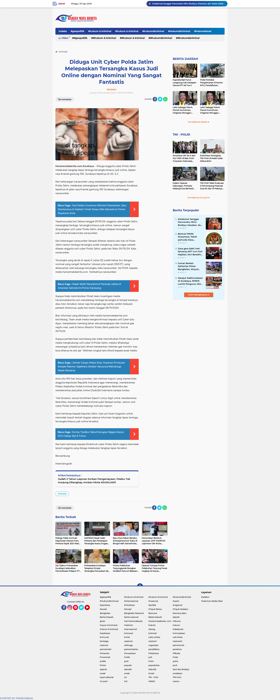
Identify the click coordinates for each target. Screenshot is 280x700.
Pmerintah (105, 657)
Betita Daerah (155, 617)
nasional (104, 645)
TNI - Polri (153, 677)
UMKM (151, 681)
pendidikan (153, 649)
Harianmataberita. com (159, 621)
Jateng (151, 629)
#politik (152, 605)
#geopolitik (77, 31)
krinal (127, 637)
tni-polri (104, 681)
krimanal (128, 633)
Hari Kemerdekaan (133, 621)
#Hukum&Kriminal (179, 31)
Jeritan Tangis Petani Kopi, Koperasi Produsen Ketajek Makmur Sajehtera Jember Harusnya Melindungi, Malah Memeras (91, 366)
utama (176, 681)
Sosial (151, 673)
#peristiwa (105, 605)
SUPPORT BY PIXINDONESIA (16, 698)
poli (150, 657)
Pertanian (104, 653)
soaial (102, 673)
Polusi (103, 665)
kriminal (62, 493)
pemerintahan (131, 649)
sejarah (103, 669)
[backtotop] (140, 586)
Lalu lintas (177, 637)
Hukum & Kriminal (109, 629)
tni (125, 677)
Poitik (127, 657)
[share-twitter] (160, 99)
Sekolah (152, 669)
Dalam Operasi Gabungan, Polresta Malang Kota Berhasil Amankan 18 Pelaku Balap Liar (183, 186)
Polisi (175, 657)
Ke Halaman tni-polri (198, 197)
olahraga (128, 645)
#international (202, 31)
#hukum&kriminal (153, 31)
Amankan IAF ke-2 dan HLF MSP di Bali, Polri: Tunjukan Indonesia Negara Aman (184, 158)
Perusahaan (130, 653)
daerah (176, 617)
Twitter (83, 611)
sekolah (128, 669)
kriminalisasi (179, 633)
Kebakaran (178, 629)
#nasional (153, 601)
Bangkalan (105, 613)
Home (61, 3)
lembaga (104, 641)
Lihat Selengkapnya (198, 294)
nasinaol (152, 641)
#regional (177, 605)
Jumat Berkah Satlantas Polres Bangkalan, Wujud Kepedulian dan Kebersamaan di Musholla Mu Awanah (190, 266)
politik (103, 661)
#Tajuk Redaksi (180, 609)
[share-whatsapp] (165, 99)
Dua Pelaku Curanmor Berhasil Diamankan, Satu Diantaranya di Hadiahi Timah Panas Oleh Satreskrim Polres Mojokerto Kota (92, 209)
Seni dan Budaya (181, 669)
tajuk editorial (106, 677)
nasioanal (177, 641)
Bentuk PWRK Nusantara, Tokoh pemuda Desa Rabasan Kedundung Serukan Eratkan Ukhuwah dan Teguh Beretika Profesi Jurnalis (189, 236)
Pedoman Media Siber (212, 601)
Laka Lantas (154, 637)
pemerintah (105, 649)
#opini (176, 601)
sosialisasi (177, 673)
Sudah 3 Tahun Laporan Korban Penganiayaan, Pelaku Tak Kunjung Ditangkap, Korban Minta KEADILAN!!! (94, 480)
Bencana (152, 613)
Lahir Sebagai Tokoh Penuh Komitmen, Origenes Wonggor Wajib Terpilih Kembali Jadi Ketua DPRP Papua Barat (184, 110)
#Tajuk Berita (155, 609)
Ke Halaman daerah (198, 122)
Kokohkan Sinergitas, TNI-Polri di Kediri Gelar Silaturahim (211, 158)
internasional (130, 629)
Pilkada (176, 653)
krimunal (104, 637)
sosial (126, 673)
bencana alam (180, 613)
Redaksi (205, 597)
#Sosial (127, 609)
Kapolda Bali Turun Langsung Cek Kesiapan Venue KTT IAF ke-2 (184, 83)
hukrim (152, 625)
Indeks (63, 31)
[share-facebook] (155, 99)
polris (175, 661)
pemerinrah (178, 645)
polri (126, 661)
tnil (125, 681)
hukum (176, 625)
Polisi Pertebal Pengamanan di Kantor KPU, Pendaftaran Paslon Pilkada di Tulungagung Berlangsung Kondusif (211, 83)
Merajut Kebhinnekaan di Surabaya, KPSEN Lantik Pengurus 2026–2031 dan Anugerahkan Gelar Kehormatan (190, 281)
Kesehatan (105, 633)
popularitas (153, 665)
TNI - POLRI (181, 134)
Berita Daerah (106, 617)
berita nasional (131, 617)
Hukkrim (128, 625)
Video (64, 38)
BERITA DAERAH (185, 59)
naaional (128, 641)
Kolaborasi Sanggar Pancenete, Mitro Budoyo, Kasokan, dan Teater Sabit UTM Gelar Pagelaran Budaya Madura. (188, 3)
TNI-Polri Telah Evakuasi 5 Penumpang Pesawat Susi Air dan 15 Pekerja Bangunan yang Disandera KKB (212, 186)
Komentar (66, 99)
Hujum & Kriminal (108, 625)
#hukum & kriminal (99, 31)
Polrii (150, 661)
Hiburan (177, 621)
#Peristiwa (129, 605)
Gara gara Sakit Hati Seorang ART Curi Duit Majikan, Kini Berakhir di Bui (190, 251)
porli (175, 665)
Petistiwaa (153, 653)
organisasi (153, 645)
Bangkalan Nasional (134, 613)
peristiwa (177, 649)
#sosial (103, 609)
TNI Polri (177, 677)
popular (128, 665)
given (102, 621)
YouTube (89, 611)
